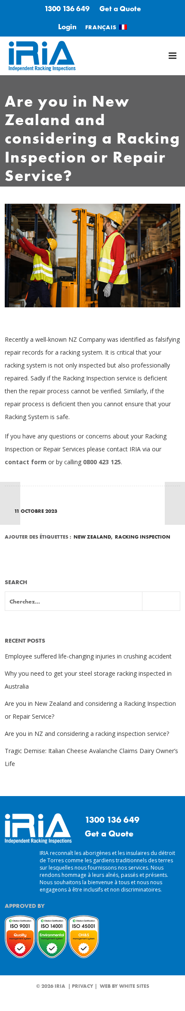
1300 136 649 (66, 8)
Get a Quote (120, 8)
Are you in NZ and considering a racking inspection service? (87, 733)
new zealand (92, 536)
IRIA (60, 986)
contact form (25, 462)
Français (101, 27)
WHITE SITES (134, 986)
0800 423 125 (102, 462)
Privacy (82, 986)
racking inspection (142, 536)
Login (67, 26)
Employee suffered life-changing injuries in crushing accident (88, 656)
